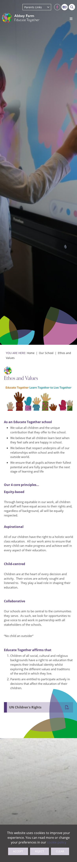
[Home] (20, 18)
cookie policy (56, 842)
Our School (46, 353)
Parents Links (33, 7)
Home (31, 353)
